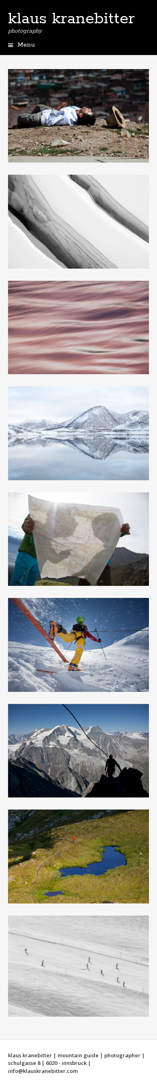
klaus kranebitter (71, 19)
